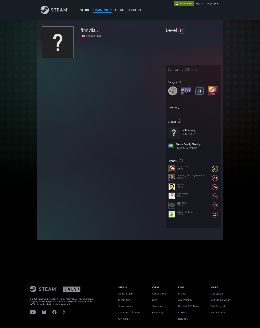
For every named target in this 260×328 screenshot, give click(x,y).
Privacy (182, 293)
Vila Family (189, 130)
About (119, 10)
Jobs (154, 299)
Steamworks (125, 306)
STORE (85, 10)
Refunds (183, 318)
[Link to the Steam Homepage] (54, 13)
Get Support (218, 306)
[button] (193, 30)
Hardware (157, 306)
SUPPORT (135, 10)
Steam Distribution (129, 312)
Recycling (157, 312)
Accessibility (185, 299)
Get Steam (217, 293)
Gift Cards (124, 318)
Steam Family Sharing (188, 144)
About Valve (159, 293)
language (211, 3)
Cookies (182, 312)
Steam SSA (124, 299)
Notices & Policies (188, 306)
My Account (218, 312)
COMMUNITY (102, 10)
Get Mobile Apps (220, 299)
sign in (199, 3)
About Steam (125, 293)
